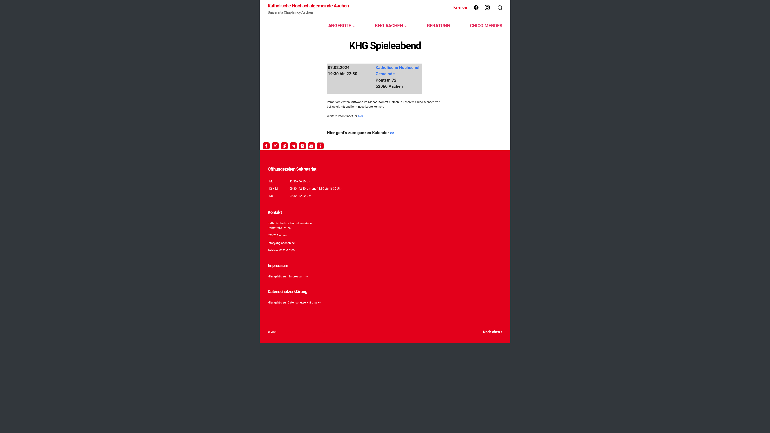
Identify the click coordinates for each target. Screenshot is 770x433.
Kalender (460, 7)
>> (392, 132)
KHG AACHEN (389, 25)
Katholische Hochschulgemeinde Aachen (308, 5)
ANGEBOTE (339, 25)
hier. (361, 116)
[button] (266, 145)
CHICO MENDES (486, 25)
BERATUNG (438, 25)
